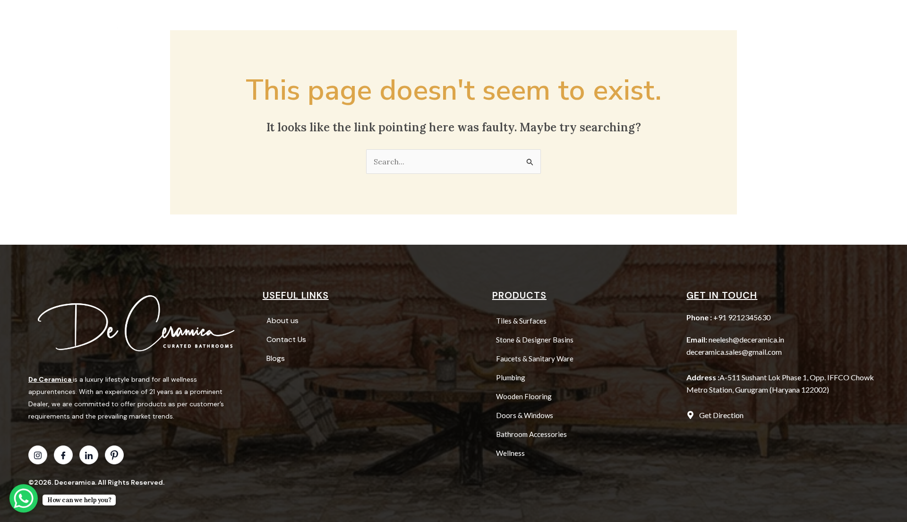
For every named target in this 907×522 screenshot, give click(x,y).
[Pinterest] (114, 454)
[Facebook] (63, 454)
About (470, 18)
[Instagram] (37, 454)
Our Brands (518, 18)
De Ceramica (49, 379)
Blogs (566, 18)
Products (416, 18)
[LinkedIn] (88, 454)
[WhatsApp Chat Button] (23, 498)
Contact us (613, 18)
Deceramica (74, 482)
